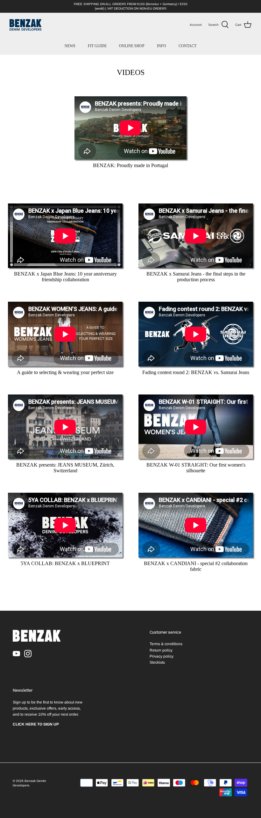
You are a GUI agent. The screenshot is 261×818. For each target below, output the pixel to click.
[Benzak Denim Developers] (25, 25)
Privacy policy (161, 656)
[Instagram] (28, 653)
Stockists (157, 662)
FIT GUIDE (97, 46)
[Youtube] (16, 653)
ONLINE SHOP (132, 46)
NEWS (70, 46)
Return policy (161, 650)
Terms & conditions (166, 644)
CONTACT (187, 46)
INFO (161, 46)
